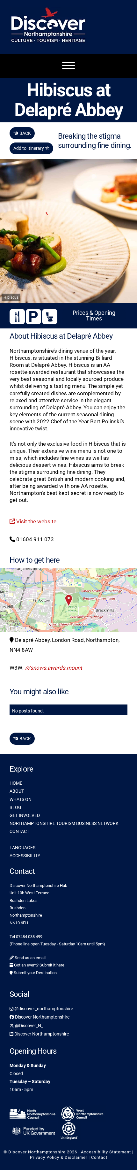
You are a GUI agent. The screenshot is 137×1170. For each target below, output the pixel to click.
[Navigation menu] (68, 66)
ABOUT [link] (17, 791)
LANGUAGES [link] (22, 847)
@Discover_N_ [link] (28, 1025)
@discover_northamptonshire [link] (43, 1008)
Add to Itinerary (29, 148)
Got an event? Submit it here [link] (38, 965)
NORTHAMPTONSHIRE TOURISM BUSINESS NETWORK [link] (64, 823)
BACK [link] (22, 133)
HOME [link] (16, 783)
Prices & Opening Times (94, 315)
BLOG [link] (15, 807)
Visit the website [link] (35, 521)
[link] (33, 1112)
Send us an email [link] (30, 957)
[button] (68, 600)
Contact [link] (99, 1157)
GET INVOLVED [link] (25, 815)
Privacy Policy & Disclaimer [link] (58, 1157)
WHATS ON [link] (21, 799)
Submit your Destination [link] (35, 972)
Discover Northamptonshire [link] (41, 1017)
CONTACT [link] (19, 831)
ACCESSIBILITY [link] (25, 855)
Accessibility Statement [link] (106, 1152)
